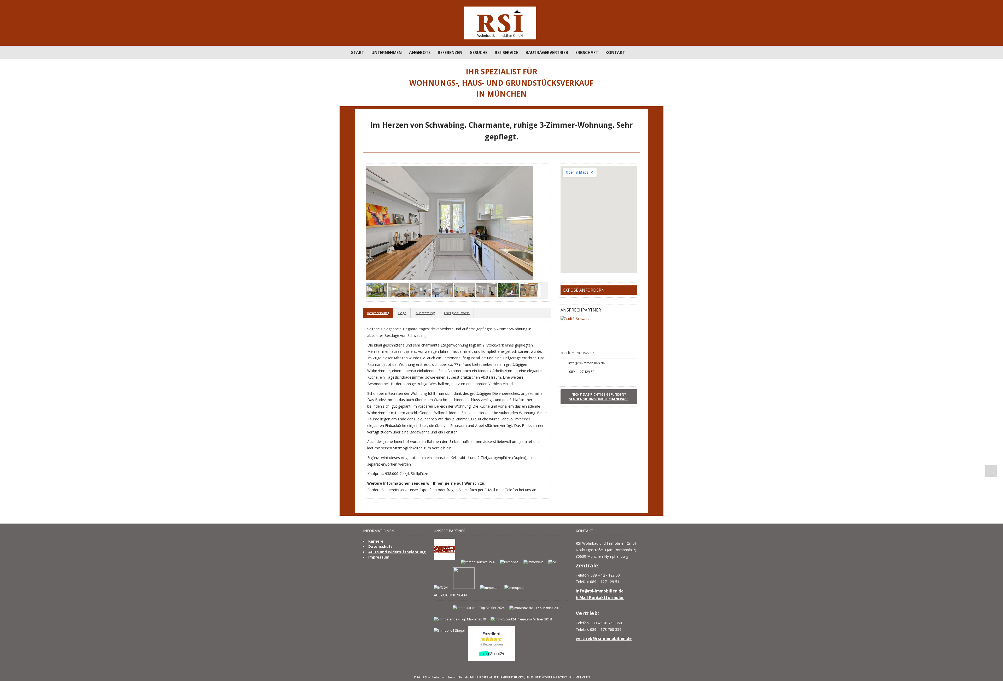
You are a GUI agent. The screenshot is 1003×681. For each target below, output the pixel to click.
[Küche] (449, 223)
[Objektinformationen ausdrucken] (637, 146)
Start (357, 52)
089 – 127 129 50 (581, 371)
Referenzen (450, 52)
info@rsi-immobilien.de (586, 363)
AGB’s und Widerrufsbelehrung (397, 551)
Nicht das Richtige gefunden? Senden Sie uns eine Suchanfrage (598, 396)
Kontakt (615, 52)
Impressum (378, 557)
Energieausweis (457, 312)
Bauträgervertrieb (547, 52)
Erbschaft (586, 52)
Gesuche (478, 52)
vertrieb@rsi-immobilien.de (604, 638)
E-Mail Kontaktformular (600, 597)
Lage (402, 312)
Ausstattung (425, 312)
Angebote (419, 52)
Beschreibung (378, 312)
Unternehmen (386, 52)
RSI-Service (506, 52)
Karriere (375, 541)
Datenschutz (380, 546)
